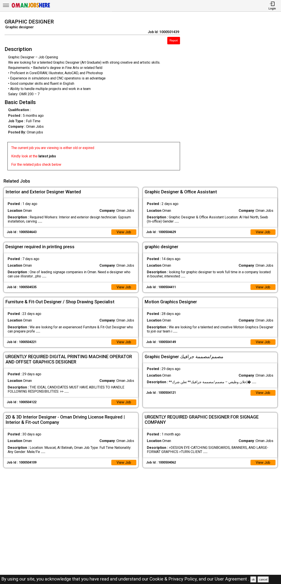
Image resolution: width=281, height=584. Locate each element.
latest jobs (47, 156)
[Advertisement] (234, 96)
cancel (263, 579)
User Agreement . (232, 579)
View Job (124, 232)
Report (173, 40)
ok (253, 579)
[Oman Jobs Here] (31, 7)
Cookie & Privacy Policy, (174, 579)
